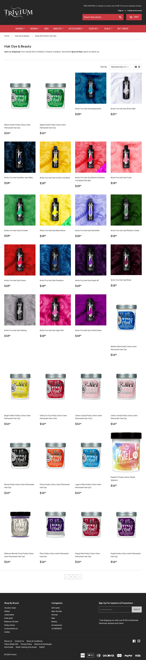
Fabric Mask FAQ (11, 644)
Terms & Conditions (34, 641)
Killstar (7, 611)
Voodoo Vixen (10, 608)
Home (6, 36)
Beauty (54, 621)
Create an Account (134, 11)
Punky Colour (9, 625)
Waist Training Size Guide (26, 647)
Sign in (120, 11)
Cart (136, 17)
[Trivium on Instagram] (138, 641)
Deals (107, 29)
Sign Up (137, 609)
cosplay (93, 29)
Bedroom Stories (11, 621)
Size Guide (8, 647)
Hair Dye (57, 29)
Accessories (75, 29)
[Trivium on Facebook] (134, 641)
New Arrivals (56, 611)
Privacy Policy (26, 644)
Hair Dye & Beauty (22, 36)
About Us (8, 641)
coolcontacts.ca (11, 628)
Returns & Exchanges (43, 644)
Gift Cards (122, 29)
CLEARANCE (56, 628)
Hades (7, 632)
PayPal (41, 647)
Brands (20, 29)
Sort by (104, 67)
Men (46, 29)
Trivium (14, 654)
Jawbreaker (9, 615)
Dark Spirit (8, 618)
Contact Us (19, 641)
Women (34, 29)
